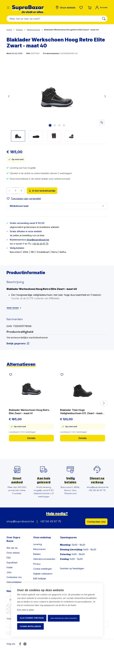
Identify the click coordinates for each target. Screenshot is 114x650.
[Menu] (8, 7)
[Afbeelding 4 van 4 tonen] (64, 125)
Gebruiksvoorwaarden (44, 559)
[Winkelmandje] (89, 7)
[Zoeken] (103, 19)
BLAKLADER (17, 53)
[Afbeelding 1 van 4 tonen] (50, 125)
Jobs (9, 572)
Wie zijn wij (12, 548)
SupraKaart (12, 562)
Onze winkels (13, 552)
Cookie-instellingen (30, 626)
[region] (57, 102)
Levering (37, 544)
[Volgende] (105, 96)
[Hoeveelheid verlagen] (9, 190)
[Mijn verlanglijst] (81, 7)
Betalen (37, 554)
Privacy (37, 564)
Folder (10, 567)
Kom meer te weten (25, 610)
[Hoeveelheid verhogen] (21, 190)
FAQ (9, 557)
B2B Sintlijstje (39, 578)
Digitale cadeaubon (42, 573)
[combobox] (53, 19)
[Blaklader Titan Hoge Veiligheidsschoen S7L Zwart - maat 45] (82, 388)
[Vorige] (9, 96)
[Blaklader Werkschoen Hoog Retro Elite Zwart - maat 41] (31, 388)
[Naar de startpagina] (28, 9)
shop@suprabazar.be (37, 239)
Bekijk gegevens (16, 343)
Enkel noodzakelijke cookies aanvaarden (63, 618)
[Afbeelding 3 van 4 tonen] (59, 125)
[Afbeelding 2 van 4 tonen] (54, 125)
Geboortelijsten (14, 582)
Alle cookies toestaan (32, 618)
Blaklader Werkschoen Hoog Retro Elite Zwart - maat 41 (29, 411)
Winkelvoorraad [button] (19, 205)
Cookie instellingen (42, 568)
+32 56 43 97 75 (40, 243)
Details (31, 438)
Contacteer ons (96, 521)
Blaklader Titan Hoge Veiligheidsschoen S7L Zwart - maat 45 (81, 411)
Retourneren (39, 549)
